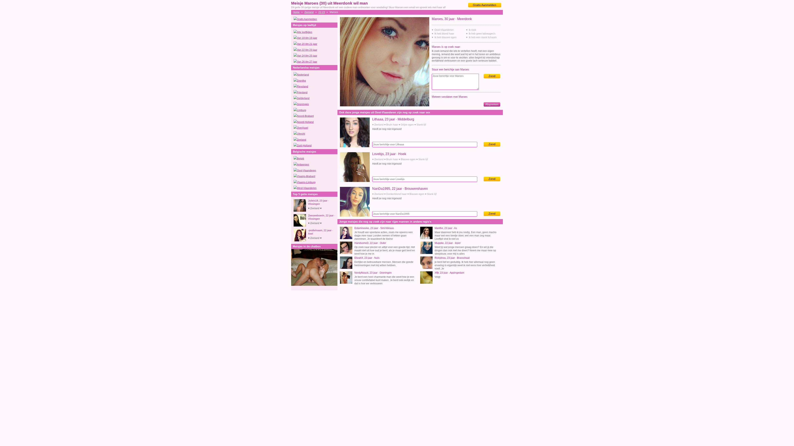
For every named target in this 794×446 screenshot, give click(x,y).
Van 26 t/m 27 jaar (307, 61)
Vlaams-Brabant (306, 176)
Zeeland (309, 12)
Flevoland (302, 86)
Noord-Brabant (305, 116)
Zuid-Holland (304, 145)
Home (296, 12)
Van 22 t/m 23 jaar (307, 50)
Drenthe (301, 80)
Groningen (303, 104)
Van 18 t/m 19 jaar (307, 38)
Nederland (303, 74)
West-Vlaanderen (307, 188)
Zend (492, 76)
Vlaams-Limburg (306, 182)
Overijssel (302, 127)
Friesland (302, 92)
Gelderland (303, 98)
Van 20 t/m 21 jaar (307, 44)
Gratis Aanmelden (484, 5)
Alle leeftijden (304, 32)
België (300, 158)
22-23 (321, 12)
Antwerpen (303, 164)
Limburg (301, 110)
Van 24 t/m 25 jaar (307, 55)
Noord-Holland (305, 122)
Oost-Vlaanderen (306, 170)
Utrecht (301, 133)
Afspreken (492, 104)
